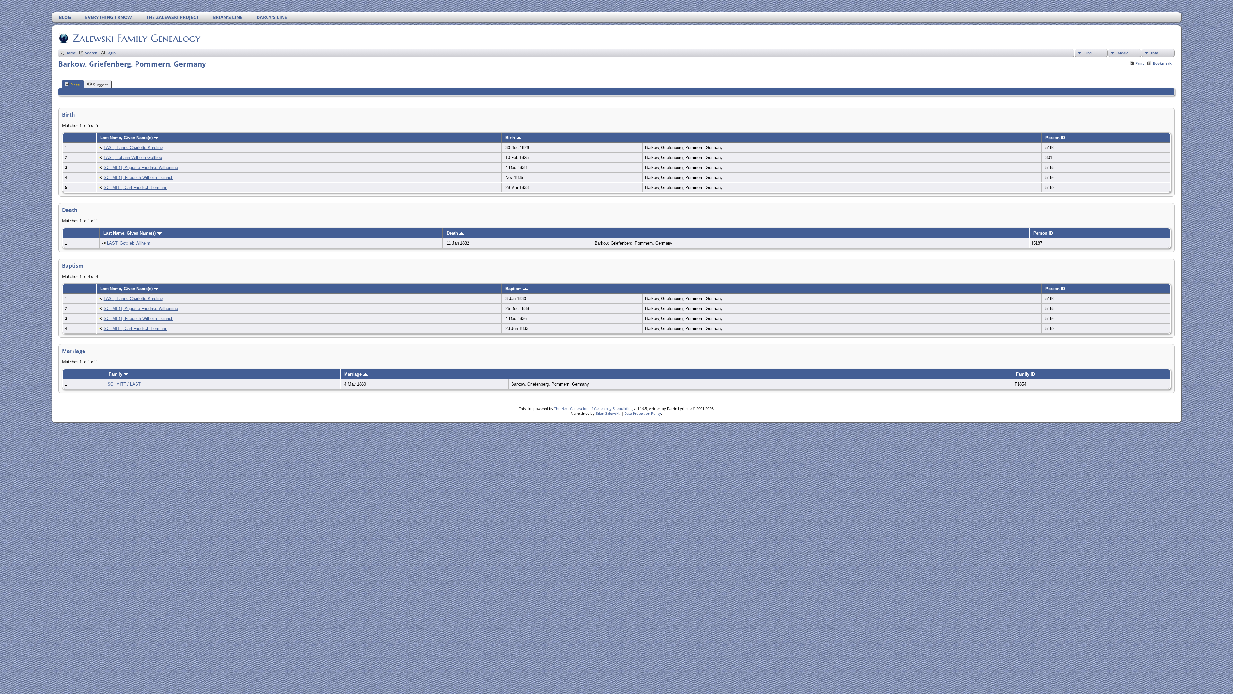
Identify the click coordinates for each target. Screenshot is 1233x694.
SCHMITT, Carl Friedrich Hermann (135, 187)
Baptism (514, 288)
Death (453, 233)
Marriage (353, 374)
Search (91, 52)
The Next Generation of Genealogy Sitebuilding (593, 408)
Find (1088, 52)
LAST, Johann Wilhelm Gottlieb (133, 157)
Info (1154, 52)
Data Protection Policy (642, 413)
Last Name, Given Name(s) (127, 137)
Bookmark (1162, 63)
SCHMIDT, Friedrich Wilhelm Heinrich (138, 177)
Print (1139, 63)
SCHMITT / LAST (124, 384)
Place (75, 84)
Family (116, 374)
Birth (510, 137)
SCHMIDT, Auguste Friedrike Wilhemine (141, 167)
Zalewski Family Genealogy (136, 38)
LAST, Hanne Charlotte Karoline (133, 147)
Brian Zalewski (607, 413)
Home (71, 52)
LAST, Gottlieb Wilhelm (128, 243)
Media (1123, 52)
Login (111, 52)
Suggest (100, 84)
